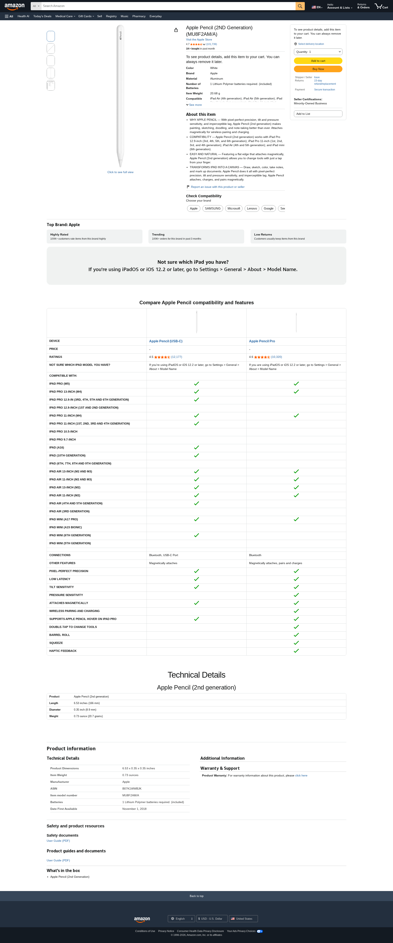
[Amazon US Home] (142, 920)
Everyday (156, 16)
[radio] (51, 36)
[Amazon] (15, 6)
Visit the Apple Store (199, 39)
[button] (9, 16)
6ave (317, 77)
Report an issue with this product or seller (218, 186)
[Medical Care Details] (74, 16)
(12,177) (176, 356)
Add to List (303, 113)
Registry (111, 16)
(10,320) (276, 356)
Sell (99, 16)
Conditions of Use (145, 931)
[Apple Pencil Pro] (296, 311)
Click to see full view (120, 172)
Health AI (23, 16)
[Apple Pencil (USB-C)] (196, 311)
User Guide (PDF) (58, 840)
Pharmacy (139, 16)
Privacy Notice (166, 931)
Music (124, 16)
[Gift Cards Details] (93, 16)
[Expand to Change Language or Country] (322, 7)
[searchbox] (168, 6)
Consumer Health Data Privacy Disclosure (200, 931)
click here (301, 775)
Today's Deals (42, 16)
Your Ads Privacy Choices (241, 931)
